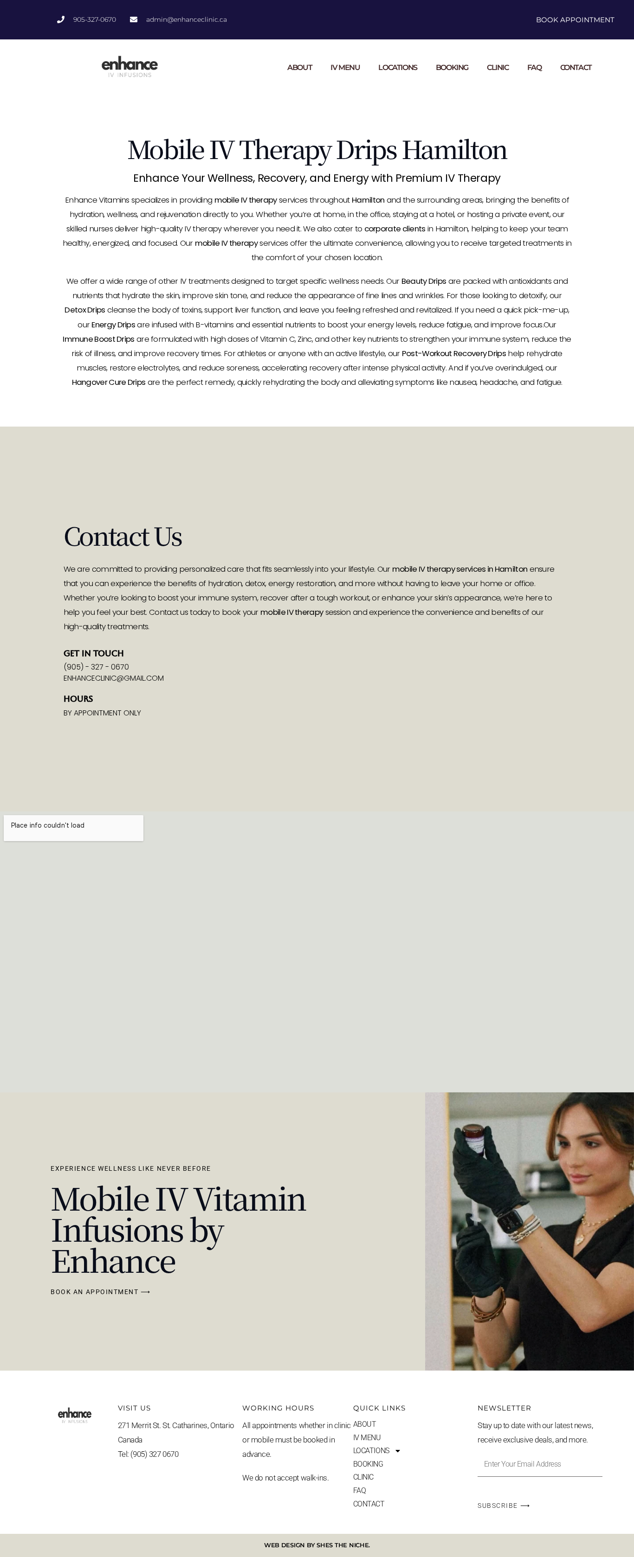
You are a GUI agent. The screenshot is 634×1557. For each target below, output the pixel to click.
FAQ (534, 67)
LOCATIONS (397, 67)
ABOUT (299, 67)
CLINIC (498, 67)
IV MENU (345, 67)
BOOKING (452, 67)
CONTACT (576, 67)
